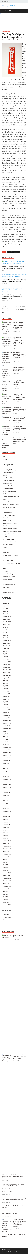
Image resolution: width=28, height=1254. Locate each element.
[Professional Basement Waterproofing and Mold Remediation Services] (7, 438)
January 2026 (6, 619)
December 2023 (7, 667)
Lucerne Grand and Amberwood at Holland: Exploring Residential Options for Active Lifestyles (19, 325)
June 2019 (5, 768)
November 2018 (7, 787)
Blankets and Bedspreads (9, 491)
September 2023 (7, 675)
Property (5, 566)
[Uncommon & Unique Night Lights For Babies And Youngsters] (7, 1055)
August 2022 (6, 699)
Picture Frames (7, 558)
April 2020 (5, 742)
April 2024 (5, 656)
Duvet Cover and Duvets (9, 507)
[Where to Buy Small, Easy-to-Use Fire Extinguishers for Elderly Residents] (14, 263)
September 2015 (7, 886)
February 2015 (7, 904)
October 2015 (6, 883)
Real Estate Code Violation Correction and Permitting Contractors (19, 428)
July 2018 (5, 798)
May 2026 (5, 608)
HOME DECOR (7, 520)
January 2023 (6, 696)
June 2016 (5, 862)
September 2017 (7, 824)
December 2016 (7, 846)
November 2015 (7, 880)
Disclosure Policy (7, 917)
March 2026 (6, 613)
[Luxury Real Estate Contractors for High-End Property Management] (7, 381)
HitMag (17, 1252)
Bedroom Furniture (8, 488)
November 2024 (7, 646)
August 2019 (6, 763)
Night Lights (6, 552)
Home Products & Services (10, 523)
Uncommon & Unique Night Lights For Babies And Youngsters (19, 1056)
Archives (5, 459)
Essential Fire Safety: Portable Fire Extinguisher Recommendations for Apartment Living (12, 296)
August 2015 (6, 888)
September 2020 (7, 728)
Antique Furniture (8, 472)
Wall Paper (6, 590)
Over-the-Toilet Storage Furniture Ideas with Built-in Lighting (19, 418)
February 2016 (7, 872)
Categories (5, 456)
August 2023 (6, 678)
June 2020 (5, 736)
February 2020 (7, 747)
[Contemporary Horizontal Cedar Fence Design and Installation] (7, 407)
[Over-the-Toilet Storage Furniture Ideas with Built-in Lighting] (7, 417)
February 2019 (7, 779)
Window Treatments (8, 592)
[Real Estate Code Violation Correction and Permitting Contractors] (7, 426)
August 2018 (6, 795)
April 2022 (5, 704)
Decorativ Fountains (8, 502)
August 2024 (6, 648)
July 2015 (5, 891)
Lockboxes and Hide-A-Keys (10, 542)
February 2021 (7, 715)
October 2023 (6, 672)
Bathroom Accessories (8, 480)
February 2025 (7, 640)
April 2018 (5, 806)
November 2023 (7, 670)
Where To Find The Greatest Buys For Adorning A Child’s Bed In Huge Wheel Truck (12, 1176)
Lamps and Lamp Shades (9, 534)
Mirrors (5, 547)
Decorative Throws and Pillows (11, 504)
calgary (9, 252)
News (4, 550)
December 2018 (7, 784)
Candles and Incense (8, 494)
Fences (4, 510)
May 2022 (5, 702)
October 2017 (6, 822)
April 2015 (5, 899)
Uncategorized (6, 587)
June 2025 (5, 629)
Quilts (4, 568)
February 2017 (7, 840)
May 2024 (5, 654)
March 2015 (6, 902)
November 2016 (7, 848)
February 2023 (7, 694)
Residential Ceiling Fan (9, 574)
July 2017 (5, 830)
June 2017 (5, 832)
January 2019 (6, 782)
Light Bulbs (6, 536)
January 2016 (6, 875)
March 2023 (6, 691)
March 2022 (6, 707)
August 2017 (6, 827)
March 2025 (6, 638)
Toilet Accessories (7, 582)
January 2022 (6, 712)
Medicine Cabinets (8, 544)
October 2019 (6, 758)
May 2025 (5, 632)
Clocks (4, 499)
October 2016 (6, 851)
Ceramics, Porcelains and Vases (11, 496)
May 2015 (5, 896)
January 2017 (6, 843)
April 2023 (5, 688)
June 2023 (5, 683)
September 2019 (7, 760)
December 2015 (7, 878)
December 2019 (7, 752)
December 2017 (7, 816)
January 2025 (6, 643)
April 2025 (5, 635)
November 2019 (7, 755)
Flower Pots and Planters (9, 515)
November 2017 (7, 819)
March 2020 (6, 744)
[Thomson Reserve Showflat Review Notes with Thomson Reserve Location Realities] (7, 394)
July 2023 (5, 680)
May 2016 (5, 864)
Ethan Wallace (16, 39)
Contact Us (6, 914)
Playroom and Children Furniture (12, 563)
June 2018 (5, 800)
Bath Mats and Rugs (8, 478)
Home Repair (6, 526)
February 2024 (7, 662)
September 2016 (7, 854)
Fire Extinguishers (6, 31)
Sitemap (5, 919)
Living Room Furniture (9, 539)
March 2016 (6, 870)
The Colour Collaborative (9, 1192)
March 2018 (6, 808)
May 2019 (5, 771)
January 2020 (6, 750)
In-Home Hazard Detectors (10, 528)
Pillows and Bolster (8, 560)
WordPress (10, 1252)
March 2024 (6, 659)
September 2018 (7, 792)
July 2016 (5, 859)
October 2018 (6, 790)
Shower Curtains (7, 579)
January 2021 (6, 718)
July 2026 (5, 605)
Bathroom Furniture (8, 483)
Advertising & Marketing (9, 470)
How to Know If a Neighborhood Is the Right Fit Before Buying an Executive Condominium (19, 356)
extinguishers (15, 252)
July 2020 (5, 734)
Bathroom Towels (7, 486)
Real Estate (6, 571)
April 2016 (5, 867)
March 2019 (6, 776)
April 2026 (5, 611)
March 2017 (6, 838)
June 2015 (5, 894)
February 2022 (7, 710)
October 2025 (6, 624)
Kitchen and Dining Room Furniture (12, 531)
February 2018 (7, 811)
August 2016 (6, 856)
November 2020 (7, 723)
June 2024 (5, 651)
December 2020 (7, 720)
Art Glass (5, 475)
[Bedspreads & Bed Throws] (7, 935)
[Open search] (24, 11)
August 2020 (6, 731)
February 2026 (7, 616)
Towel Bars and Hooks (9, 584)
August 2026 (6, 603)
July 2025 (5, 627)
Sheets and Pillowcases (9, 576)
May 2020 (5, 739)
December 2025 (7, 621)
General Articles (7, 518)
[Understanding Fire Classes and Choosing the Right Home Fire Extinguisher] (14, 276)
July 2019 (5, 766)
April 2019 (5, 774)
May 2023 (5, 686)
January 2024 (6, 664)
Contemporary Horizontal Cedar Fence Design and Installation (19, 409)
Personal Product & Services (10, 555)
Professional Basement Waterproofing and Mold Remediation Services (19, 439)
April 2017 (5, 835)
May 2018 (5, 803)
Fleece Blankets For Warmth (9, 1213)
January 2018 (6, 814)
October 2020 (6, 726)
